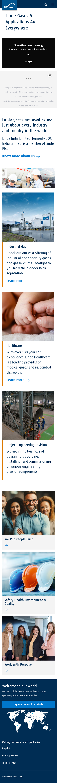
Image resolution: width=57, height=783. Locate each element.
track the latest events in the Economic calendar (23, 101)
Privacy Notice (10, 755)
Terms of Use (9, 763)
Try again (28, 62)
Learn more (15, 281)
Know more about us (18, 156)
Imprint (6, 748)
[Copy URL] (28, 55)
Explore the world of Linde (28, 704)
